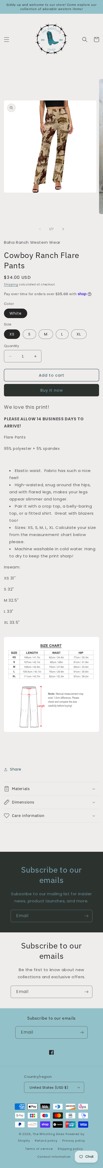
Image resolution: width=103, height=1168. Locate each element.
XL (79, 334)
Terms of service (39, 1149)
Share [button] (15, 769)
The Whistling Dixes (48, 1134)
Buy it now (51, 390)
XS (12, 334)
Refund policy (46, 1140)
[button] (6, 39)
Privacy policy (73, 1140)
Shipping (11, 284)
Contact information (54, 1157)
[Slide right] (63, 229)
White (16, 313)
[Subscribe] (86, 916)
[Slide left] (40, 229)
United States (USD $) (49, 1087)
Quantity (11, 345)
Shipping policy (70, 1149)
